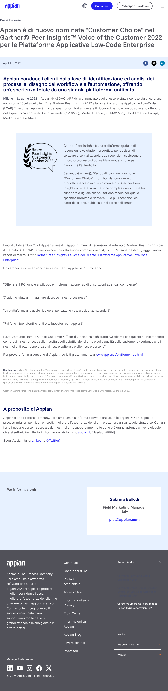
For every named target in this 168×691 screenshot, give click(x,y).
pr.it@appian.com (124, 519)
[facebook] (145, 63)
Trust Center (73, 613)
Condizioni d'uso (75, 571)
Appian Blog (72, 634)
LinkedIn (38, 440)
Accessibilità (73, 592)
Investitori (71, 651)
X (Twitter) (53, 440)
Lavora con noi (74, 643)
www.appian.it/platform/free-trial (119, 354)
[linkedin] (162, 63)
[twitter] (154, 63)
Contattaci (71, 563)
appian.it (83, 432)
